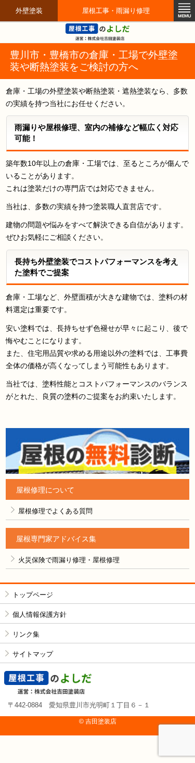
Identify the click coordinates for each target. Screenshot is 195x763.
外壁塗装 (29, 11)
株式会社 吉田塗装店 (97, 682)
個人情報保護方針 (39, 614)
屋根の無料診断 (97, 451)
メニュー (184, 10)
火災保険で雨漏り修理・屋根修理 (69, 560)
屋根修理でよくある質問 (55, 511)
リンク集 (26, 634)
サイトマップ (32, 654)
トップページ (32, 595)
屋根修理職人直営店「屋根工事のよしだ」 (98, 32)
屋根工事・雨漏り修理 (116, 11)
